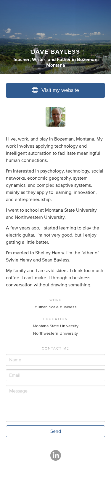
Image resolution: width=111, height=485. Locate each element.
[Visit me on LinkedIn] (55, 458)
